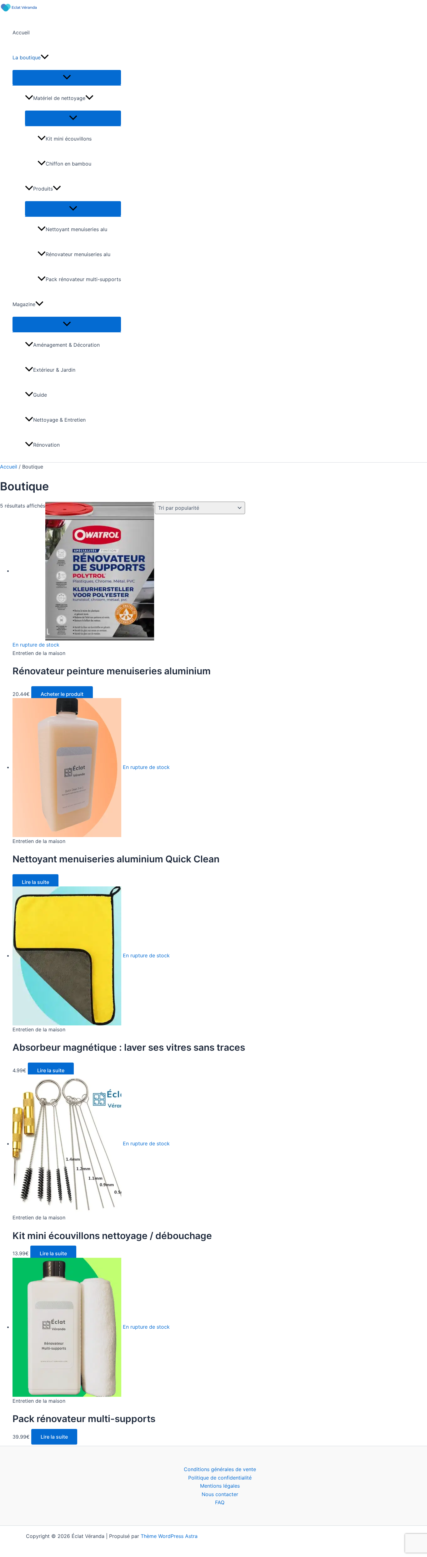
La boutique (27, 57)
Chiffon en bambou (68, 164)
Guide (40, 395)
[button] (45, 57)
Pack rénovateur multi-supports (83, 279)
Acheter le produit (62, 694)
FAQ (219, 1502)
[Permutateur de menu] (67, 77)
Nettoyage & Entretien (59, 420)
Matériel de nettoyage (59, 98)
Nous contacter (220, 1494)
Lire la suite (35, 882)
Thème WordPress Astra (169, 1536)
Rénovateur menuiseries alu (78, 254)
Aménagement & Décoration (66, 345)
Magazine (24, 304)
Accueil (21, 32)
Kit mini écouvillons (69, 139)
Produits (43, 189)
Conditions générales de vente (220, 1469)
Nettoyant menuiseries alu (76, 229)
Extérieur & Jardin (54, 370)
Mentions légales (220, 1486)
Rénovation (46, 445)
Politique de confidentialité (220, 1478)
